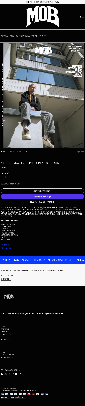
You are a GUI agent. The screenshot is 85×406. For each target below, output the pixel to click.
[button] (80, 17)
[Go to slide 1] (1, 151)
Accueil (4, 36)
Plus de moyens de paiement (42, 202)
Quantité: (5, 173)
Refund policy (7, 357)
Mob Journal (12, 388)
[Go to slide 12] (20, 151)
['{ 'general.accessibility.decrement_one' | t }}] (1, 177)
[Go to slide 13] (22, 151)
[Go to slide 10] (17, 151)
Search (4, 352)
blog (3, 337)
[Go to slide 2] (3, 151)
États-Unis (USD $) (17, 397)
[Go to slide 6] (10, 151)
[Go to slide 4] (6, 151)
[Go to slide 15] (26, 151)
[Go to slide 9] (15, 151)
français (4, 397)
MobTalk (5, 331)
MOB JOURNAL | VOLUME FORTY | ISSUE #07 (28, 36)
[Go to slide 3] (4, 151)
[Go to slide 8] (13, 151)
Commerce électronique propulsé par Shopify (18, 391)
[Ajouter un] (9, 177)
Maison (4, 326)
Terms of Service (8, 355)
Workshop (6, 339)
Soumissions (6, 334)
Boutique (5, 329)
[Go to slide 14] (24, 151)
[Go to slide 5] (8, 151)
